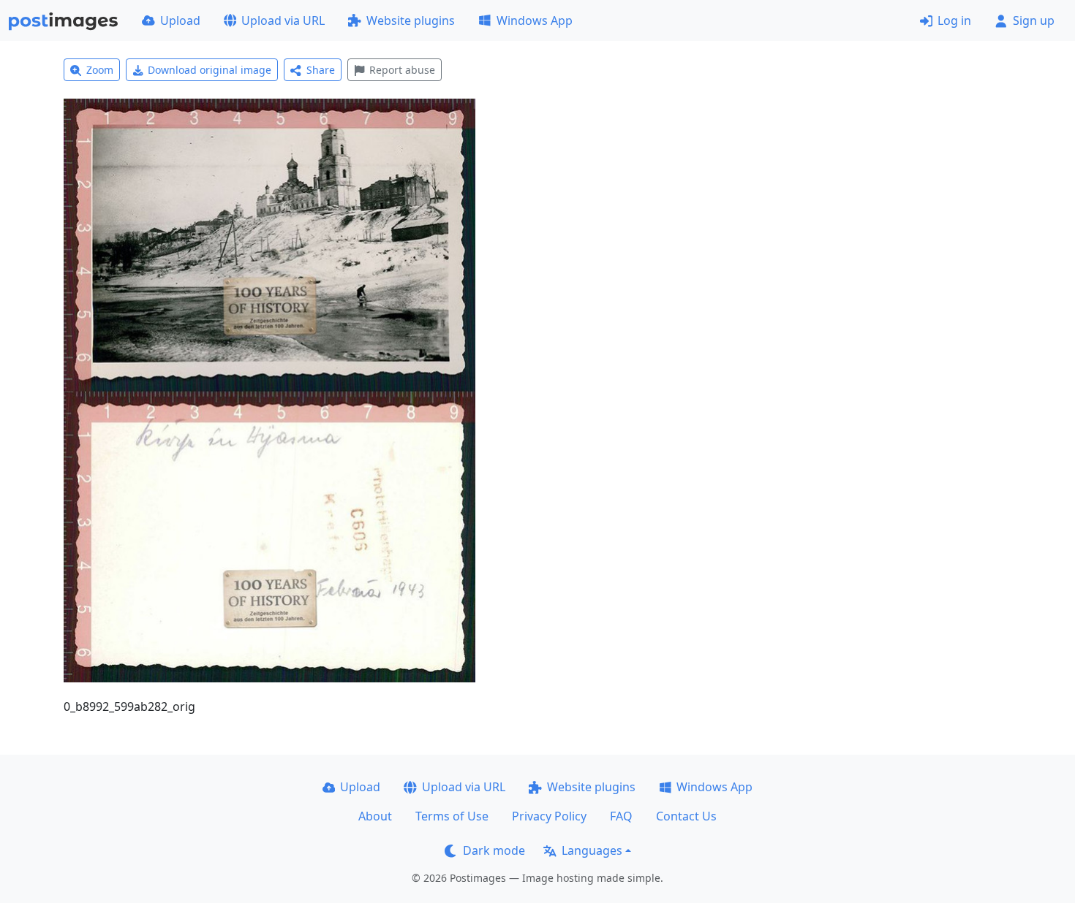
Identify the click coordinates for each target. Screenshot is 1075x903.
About (375, 816)
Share (320, 70)
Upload (180, 20)
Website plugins (410, 20)
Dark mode (494, 850)
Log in (954, 20)
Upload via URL (283, 20)
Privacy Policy (549, 816)
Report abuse (402, 70)
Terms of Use (452, 816)
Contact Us (686, 816)
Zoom (99, 70)
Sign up (1034, 20)
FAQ (621, 816)
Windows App (535, 20)
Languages (592, 850)
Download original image (209, 70)
